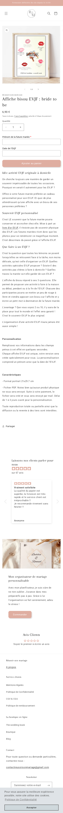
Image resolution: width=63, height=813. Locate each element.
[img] (33, 468)
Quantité (6, 121)
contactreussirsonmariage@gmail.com (27, 767)
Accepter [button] (31, 807)
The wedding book (15, 725)
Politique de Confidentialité (20, 692)
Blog (8, 739)
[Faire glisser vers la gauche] (24, 89)
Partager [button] (10, 426)
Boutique (10, 732)
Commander (20, 614)
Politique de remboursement (20, 705)
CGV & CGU (12, 699)
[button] (6, 13)
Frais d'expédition (21, 116)
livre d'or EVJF (10, 227)
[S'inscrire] (48, 785)
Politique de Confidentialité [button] (21, 799)
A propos (11, 667)
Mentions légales (15, 685)
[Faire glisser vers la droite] (38, 89)
